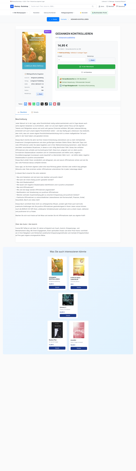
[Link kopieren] (58, 103)
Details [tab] (34, 112)
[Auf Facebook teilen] (25, 103)
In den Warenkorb (88, 66)
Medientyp (90, 56)
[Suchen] (93, 6)
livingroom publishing (67, 37)
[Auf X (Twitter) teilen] (42, 103)
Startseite (64, 19)
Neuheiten (36, 12)
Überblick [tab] (22, 112)
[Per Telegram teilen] (37, 103)
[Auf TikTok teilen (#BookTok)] (46, 103)
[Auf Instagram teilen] (29, 103)
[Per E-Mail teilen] (54, 103)
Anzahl (60, 56)
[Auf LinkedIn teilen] (50, 103)
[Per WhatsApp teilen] (33, 103)
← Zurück (54, 19)
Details (57, 287)
